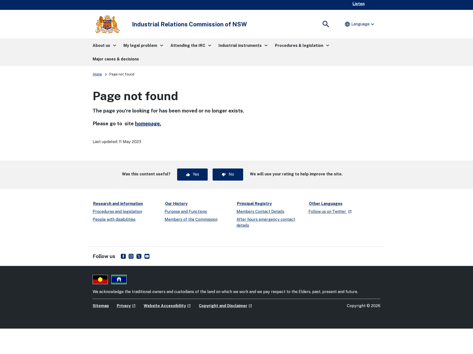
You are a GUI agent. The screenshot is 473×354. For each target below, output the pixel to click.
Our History (176, 203)
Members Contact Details (260, 211)
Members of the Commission (191, 219)
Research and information (118, 203)
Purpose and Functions (186, 211)
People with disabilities (114, 219)
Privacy (126, 305)
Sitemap (101, 305)
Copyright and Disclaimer (225, 305)
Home (97, 74)
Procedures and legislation (117, 211)
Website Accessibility (167, 305)
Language (359, 24)
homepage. (148, 124)
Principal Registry (254, 203)
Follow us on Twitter (330, 211)
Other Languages (325, 203)
